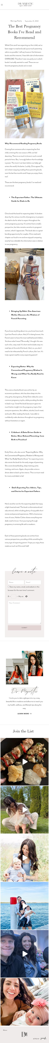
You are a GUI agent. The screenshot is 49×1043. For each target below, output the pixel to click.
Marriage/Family (16, 21)
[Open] (24, 761)
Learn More (23, 714)
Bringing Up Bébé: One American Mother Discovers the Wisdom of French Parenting (25, 315)
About (5, 1030)
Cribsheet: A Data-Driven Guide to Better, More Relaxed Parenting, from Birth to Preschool (27, 436)
